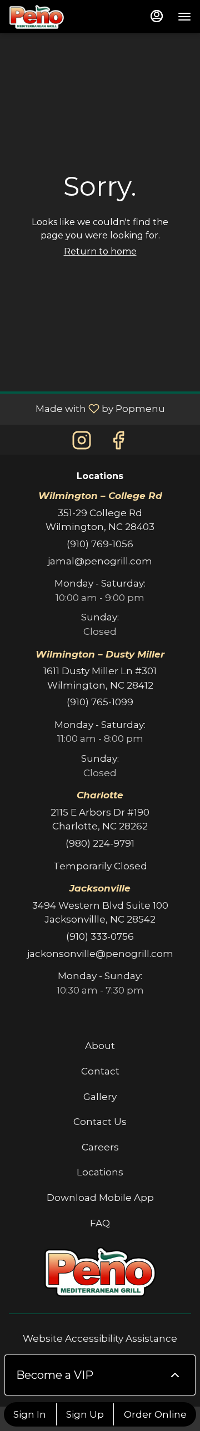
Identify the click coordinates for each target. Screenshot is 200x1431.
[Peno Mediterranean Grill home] (36, 16)
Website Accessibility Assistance (100, 1338)
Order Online (155, 1414)
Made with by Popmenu (86, 408)
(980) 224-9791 (100, 843)
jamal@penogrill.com (100, 561)
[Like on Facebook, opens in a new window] (118, 440)
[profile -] (156, 16)
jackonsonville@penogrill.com (100, 953)
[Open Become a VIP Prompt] (175, 1375)
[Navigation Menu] (184, 16)
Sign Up (85, 1414)
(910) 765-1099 (100, 701)
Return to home (100, 251)
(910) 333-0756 (100, 936)
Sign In (29, 1414)
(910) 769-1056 (100, 543)
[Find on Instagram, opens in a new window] (82, 440)
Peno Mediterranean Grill (100, 1272)
